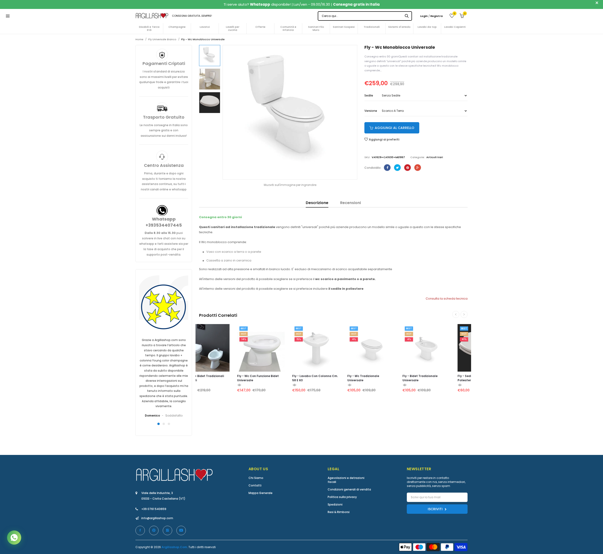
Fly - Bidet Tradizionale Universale (382, 378)
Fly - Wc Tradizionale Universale (325, 378)
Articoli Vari (434, 157)
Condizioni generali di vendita (349, 489)
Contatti (255, 485)
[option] (209, 55)
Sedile (368, 95)
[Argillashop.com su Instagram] (167, 530)
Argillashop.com (174, 547)
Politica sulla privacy (342, 497)
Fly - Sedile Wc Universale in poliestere (441, 378)
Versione (370, 110)
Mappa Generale (261, 493)
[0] (448, 15)
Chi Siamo (256, 478)
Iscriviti (436, 509)
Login (424, 16)
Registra (436, 16)
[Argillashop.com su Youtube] (181, 530)
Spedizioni (335, 504)
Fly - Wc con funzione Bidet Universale (220, 378)
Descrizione (317, 203)
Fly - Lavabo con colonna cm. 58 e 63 (277, 378)
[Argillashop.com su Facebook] (140, 530)
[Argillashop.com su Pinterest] (154, 530)
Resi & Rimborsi (339, 512)
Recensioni (350, 203)
